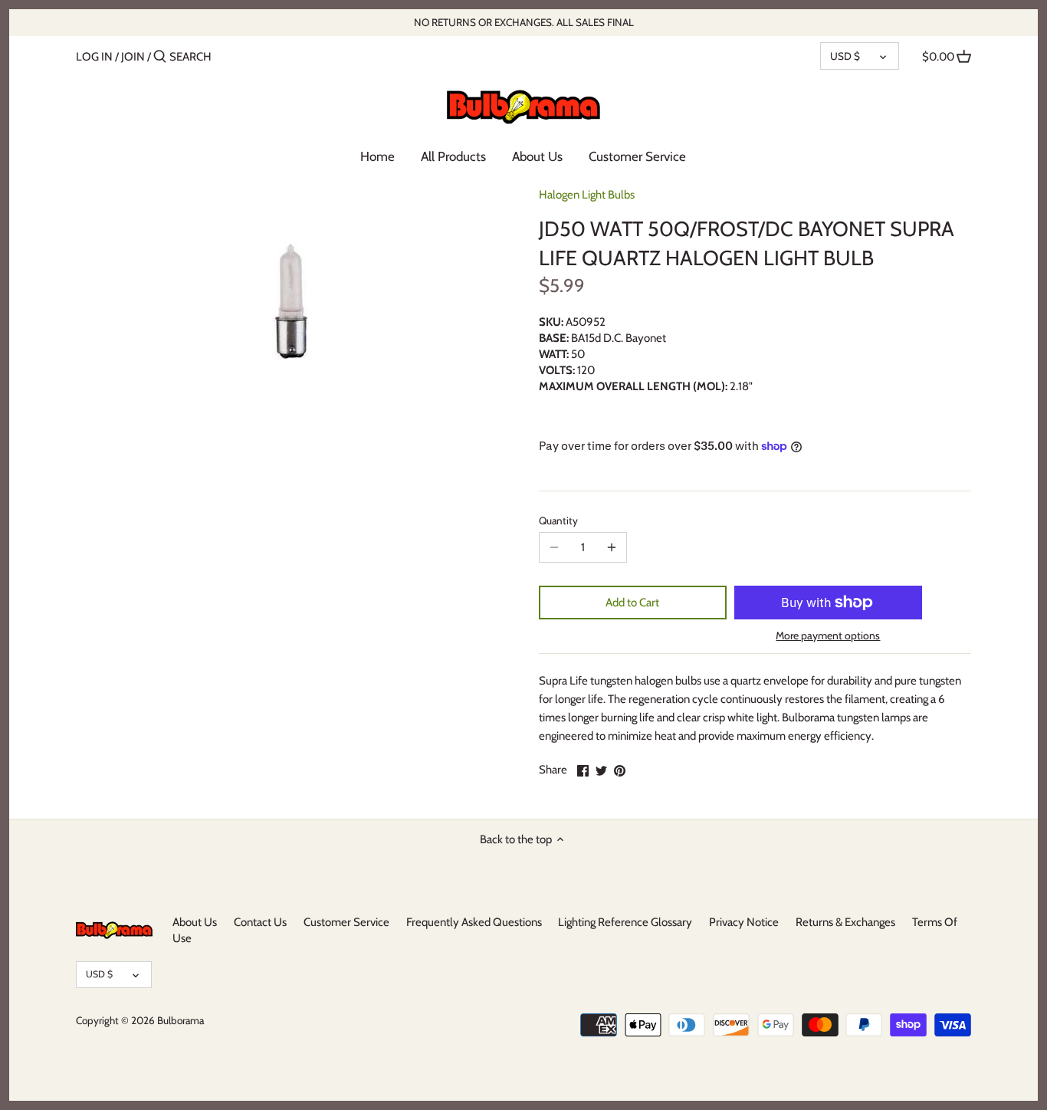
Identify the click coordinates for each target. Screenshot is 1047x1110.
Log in (94, 57)
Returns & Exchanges (845, 922)
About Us (194, 922)
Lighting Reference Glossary (625, 922)
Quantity (558, 520)
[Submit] (159, 57)
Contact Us (260, 922)
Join (133, 57)
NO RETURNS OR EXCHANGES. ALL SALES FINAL (524, 22)
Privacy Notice (744, 922)
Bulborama (180, 1020)
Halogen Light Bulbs (587, 195)
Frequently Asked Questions (474, 922)
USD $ (845, 56)
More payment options (828, 636)
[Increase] (611, 547)
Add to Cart (632, 602)
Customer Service (346, 922)
